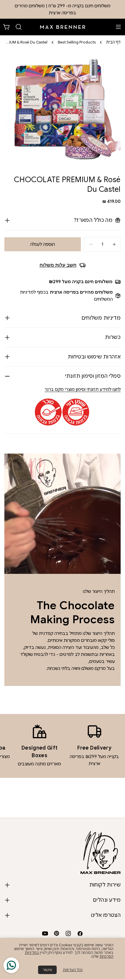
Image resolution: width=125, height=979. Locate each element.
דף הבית (113, 42)
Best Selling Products (77, 42)
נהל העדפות (73, 970)
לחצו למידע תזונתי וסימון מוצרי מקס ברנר (82, 389)
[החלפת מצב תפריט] (118, 27)
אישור (47, 969)
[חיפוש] (18, 27)
